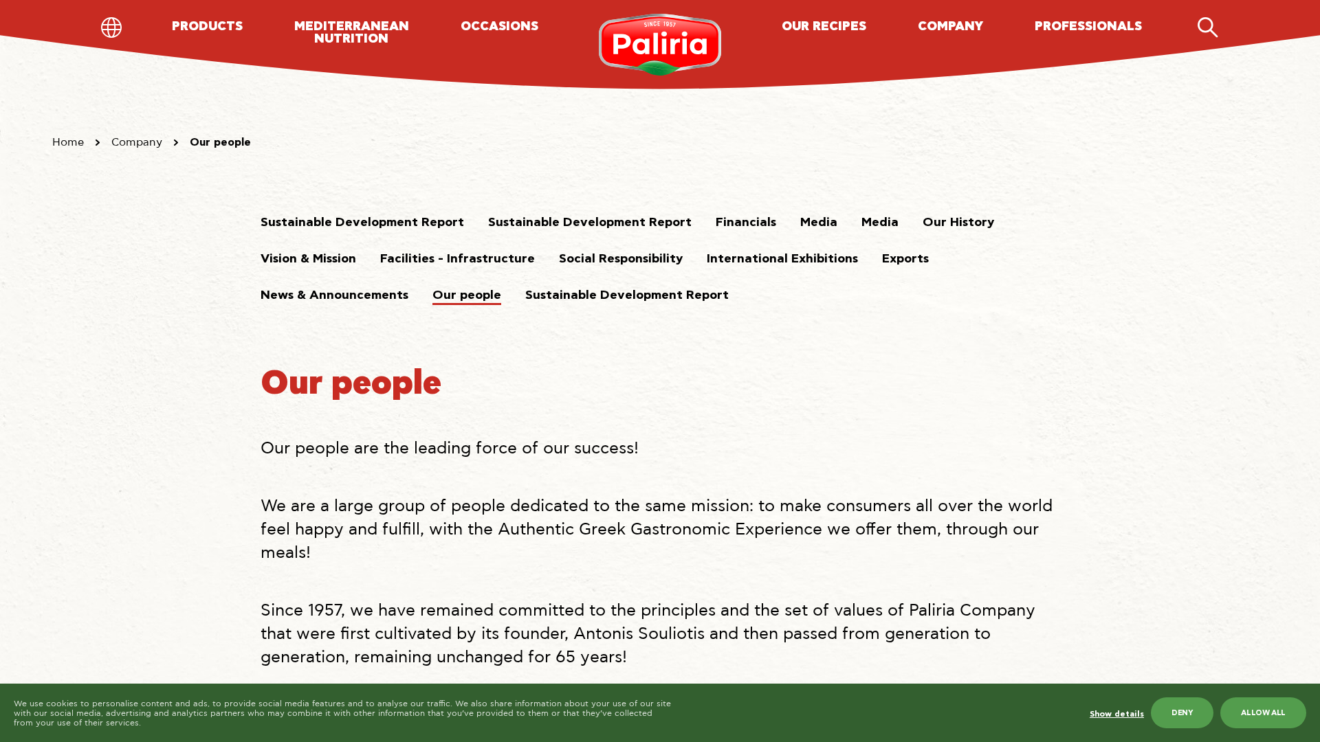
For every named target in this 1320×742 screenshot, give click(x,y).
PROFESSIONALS (1088, 27)
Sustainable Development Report (362, 222)
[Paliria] (660, 45)
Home (68, 142)
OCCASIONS (499, 27)
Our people (466, 295)
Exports (905, 259)
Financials (746, 222)
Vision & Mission (308, 259)
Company (136, 142)
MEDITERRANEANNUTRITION (351, 33)
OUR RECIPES (824, 27)
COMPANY (950, 27)
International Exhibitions (782, 259)
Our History (958, 222)
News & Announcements (334, 295)
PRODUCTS (207, 27)
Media (818, 222)
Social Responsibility (621, 259)
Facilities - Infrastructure (457, 259)
